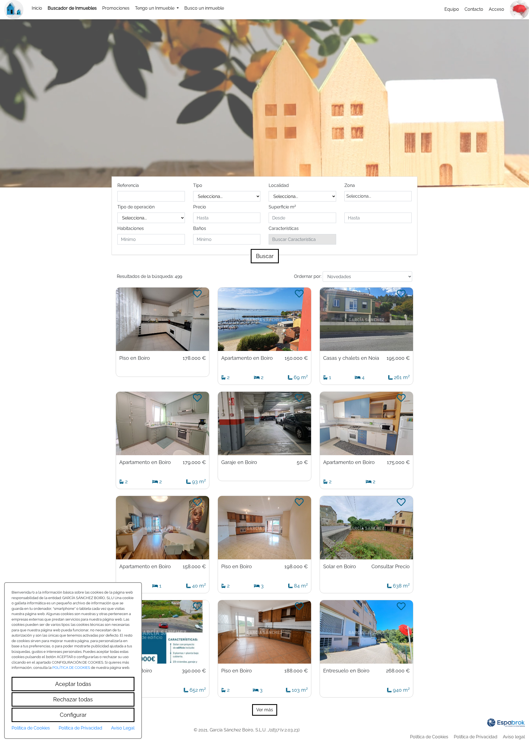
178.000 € (194, 358)
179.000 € (194, 462)
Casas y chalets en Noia (351, 358)
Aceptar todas (73, 684)
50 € (302, 462)
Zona (349, 185)
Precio (199, 207)
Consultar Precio (390, 566)
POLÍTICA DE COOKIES (71, 668)
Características (284, 228)
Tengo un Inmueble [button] (155, 8)
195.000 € (398, 358)
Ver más (264, 709)
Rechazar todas (73, 699)
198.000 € (296, 566)
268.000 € (398, 671)
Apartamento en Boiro (247, 358)
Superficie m (282, 207)
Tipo (197, 185)
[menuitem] (37, 8)
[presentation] (72, 8)
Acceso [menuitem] (496, 9)
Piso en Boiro (134, 358)
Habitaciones (130, 228)
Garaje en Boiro (239, 462)
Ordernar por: (308, 276)
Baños (199, 228)
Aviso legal (514, 736)
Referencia (128, 185)
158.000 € (194, 566)
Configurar (73, 715)
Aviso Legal (122, 728)
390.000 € (194, 671)
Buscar (265, 256)
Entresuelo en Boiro (346, 671)
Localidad (279, 185)
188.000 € (296, 671)
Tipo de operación (136, 207)
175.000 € (398, 462)
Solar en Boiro (339, 566)
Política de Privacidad (475, 736)
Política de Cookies (429, 736)
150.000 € (296, 358)
